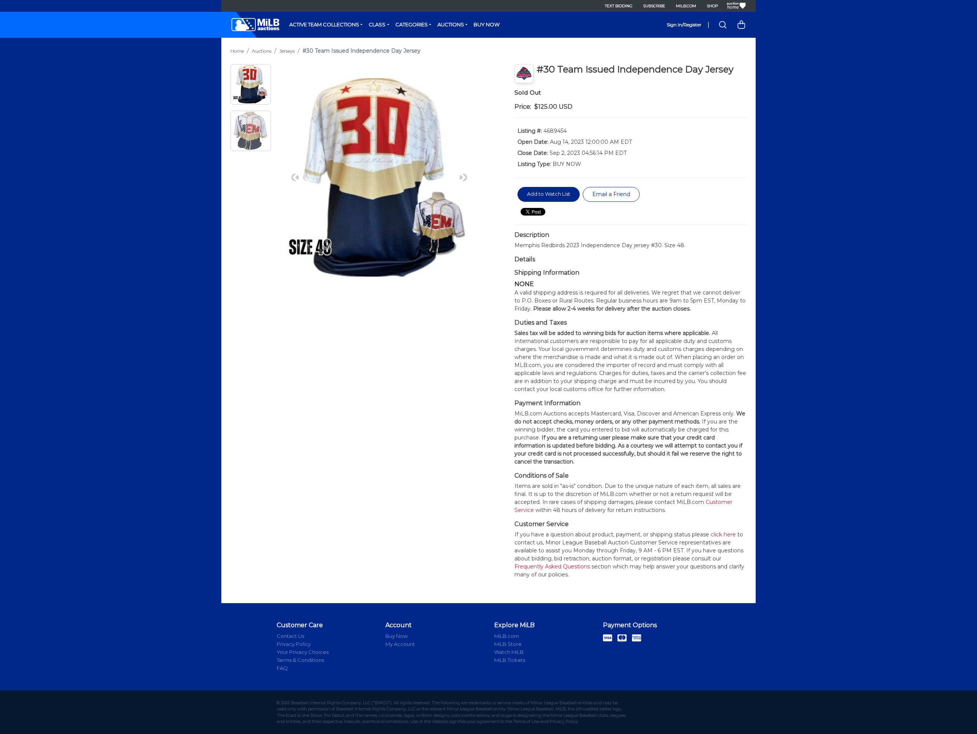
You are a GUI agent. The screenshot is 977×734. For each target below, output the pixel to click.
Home (237, 51)
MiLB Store (508, 644)
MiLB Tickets (509, 660)
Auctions (450, 24)
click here (723, 534)
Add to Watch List (548, 194)
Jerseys (287, 51)
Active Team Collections (324, 24)
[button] (295, 177)
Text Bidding (618, 5)
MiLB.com (686, 5)
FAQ (282, 668)
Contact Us (290, 636)
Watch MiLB (509, 652)
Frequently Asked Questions (552, 566)
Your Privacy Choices (303, 652)
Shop (712, 5)
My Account (400, 644)
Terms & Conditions (300, 660)
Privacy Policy (294, 644)
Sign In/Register (684, 24)
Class (377, 24)
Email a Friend (611, 194)
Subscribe (654, 5)
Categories (411, 24)
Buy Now (487, 24)
